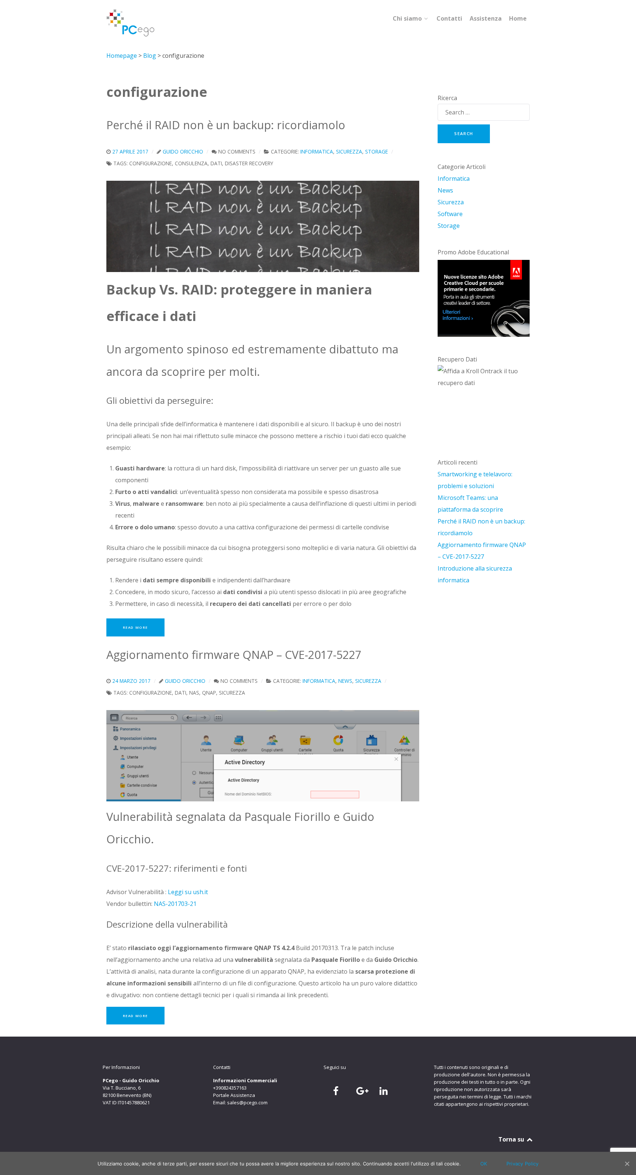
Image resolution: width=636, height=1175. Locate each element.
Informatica (454, 178)
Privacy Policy (522, 1164)
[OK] (626, 1163)
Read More (135, 627)
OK (483, 1164)
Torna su (512, 1139)
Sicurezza (451, 202)
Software (450, 214)
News (445, 190)
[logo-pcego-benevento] (130, 23)
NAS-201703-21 (175, 904)
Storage (449, 226)
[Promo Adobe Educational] (484, 298)
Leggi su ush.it (188, 892)
